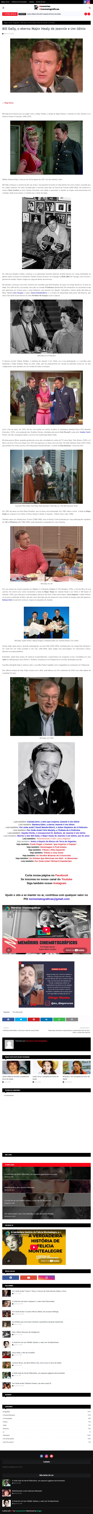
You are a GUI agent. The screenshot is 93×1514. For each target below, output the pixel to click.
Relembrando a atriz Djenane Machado (19, 1187)
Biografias (16, 23)
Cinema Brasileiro (47, 1415)
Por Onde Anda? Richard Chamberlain (53, 861)
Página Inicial (5, 2)
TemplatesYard (20, 1511)
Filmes (47, 1422)
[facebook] (85, 2)
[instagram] (88, 2)
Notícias (47, 1428)
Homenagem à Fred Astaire (53, 847)
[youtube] (28, 1277)
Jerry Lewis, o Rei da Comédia (23, 1353)
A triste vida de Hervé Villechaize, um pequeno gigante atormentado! (31, 1174)
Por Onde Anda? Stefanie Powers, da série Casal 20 (31, 1383)
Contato (31, 2)
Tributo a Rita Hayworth (53, 850)
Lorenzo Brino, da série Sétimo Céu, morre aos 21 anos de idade (36, 1363)
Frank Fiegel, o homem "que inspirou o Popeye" (53, 844)
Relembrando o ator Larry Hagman (53, 839)
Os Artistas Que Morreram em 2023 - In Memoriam (53, 858)
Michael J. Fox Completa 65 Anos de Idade (76, 1078)
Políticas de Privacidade (19, 2)
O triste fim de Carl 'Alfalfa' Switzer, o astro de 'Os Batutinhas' (28, 1201)
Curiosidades (47, 1418)
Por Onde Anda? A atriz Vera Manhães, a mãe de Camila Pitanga (29, 1214)
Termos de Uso (40, 2)
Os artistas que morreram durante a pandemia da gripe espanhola (37, 1322)
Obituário (47, 1435)
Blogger (39, 1511)
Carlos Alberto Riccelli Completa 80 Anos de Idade (44, 14)
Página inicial (8, 23)
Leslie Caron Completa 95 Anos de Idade (46, 1078)
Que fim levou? (47, 1442)
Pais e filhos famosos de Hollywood (25, 1332)
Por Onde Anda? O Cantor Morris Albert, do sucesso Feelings (35, 1312)
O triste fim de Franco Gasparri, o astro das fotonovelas (33, 1301)
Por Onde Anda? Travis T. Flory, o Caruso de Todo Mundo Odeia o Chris (39, 1291)
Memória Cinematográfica (36, 1041)
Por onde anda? (18, 1012)
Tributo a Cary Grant (53, 853)
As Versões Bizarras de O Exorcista (53, 855)
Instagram (59, 883)
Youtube (66, 879)
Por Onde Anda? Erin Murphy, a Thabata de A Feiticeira (53, 830)
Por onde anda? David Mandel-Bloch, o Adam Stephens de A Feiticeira (53, 827)
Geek (47, 1425)
